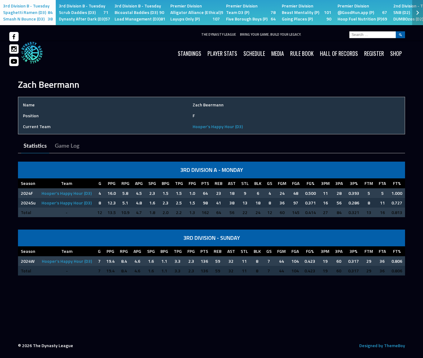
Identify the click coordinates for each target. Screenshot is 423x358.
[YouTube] (14, 61)
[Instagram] (14, 49)
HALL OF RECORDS (339, 53)
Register (374, 53)
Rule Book (302, 53)
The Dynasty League (218, 34)
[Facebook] (14, 36)
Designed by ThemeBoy (382, 345)
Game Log (67, 146)
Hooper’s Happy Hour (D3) (218, 126)
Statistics (35, 146)
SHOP (396, 53)
